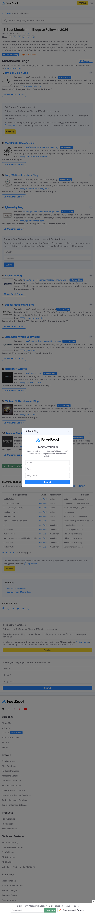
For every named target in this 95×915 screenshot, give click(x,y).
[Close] (68, 431)
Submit (47, 482)
